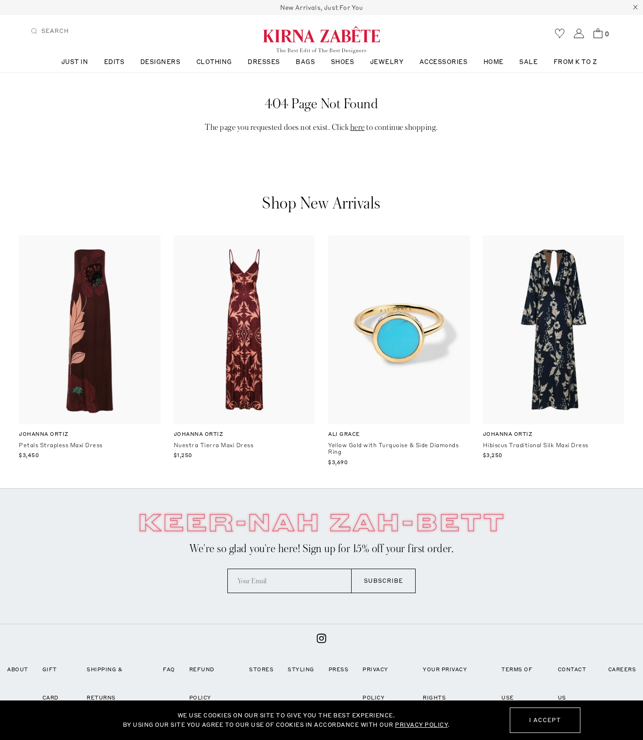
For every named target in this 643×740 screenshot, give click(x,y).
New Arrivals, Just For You (321, 7)
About (17, 669)
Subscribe (383, 580)
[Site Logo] (321, 34)
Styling (301, 669)
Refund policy (202, 683)
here (357, 127)
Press (339, 669)
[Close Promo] (635, 7)
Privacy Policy (375, 683)
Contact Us (572, 683)
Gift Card (50, 683)
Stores (261, 669)
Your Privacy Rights (445, 683)
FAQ (169, 669)
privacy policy (421, 724)
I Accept (545, 720)
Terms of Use (516, 683)
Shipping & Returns (104, 683)
